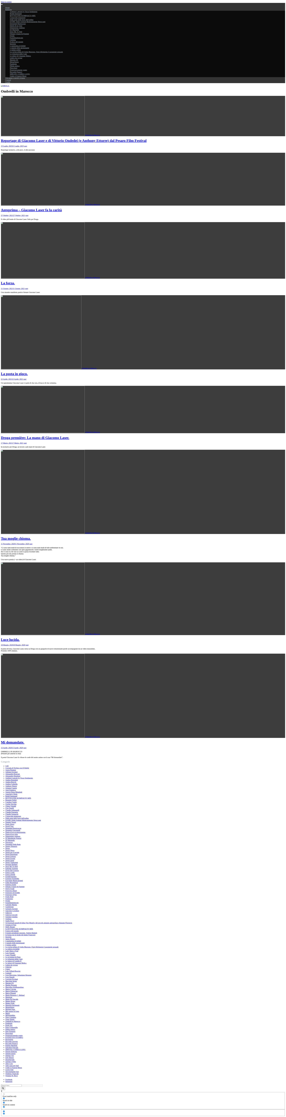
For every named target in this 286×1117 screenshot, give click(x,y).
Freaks (12, 36)
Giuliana (13, 40)
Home (7, 8)
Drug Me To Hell (16, 32)
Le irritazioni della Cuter (18, 54)
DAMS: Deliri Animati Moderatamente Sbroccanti (27, 22)
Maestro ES (14, 60)
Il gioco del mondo (16, 42)
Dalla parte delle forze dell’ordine (21, 20)
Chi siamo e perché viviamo (15, 78)
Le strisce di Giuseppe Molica (20, 56)
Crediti (7, 82)
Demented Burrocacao (18, 24)
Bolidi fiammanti (16, 14)
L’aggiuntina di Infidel (18, 46)
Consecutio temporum (17, 18)
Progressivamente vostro (18, 70)
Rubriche (8, 10)
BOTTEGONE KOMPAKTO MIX (23, 16)
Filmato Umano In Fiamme (19, 34)
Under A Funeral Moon (18, 76)
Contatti (8, 80)
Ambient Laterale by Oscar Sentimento (23, 12)
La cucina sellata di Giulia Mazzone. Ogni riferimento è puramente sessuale (36, 52)
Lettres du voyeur (16, 58)
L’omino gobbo (15, 50)
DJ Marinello (14, 30)
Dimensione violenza (17, 28)
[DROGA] (5, 86)
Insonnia (13, 44)
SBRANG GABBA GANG (20, 74)
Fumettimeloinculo (16, 38)
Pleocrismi (13, 68)
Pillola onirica (15, 66)
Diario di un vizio (16, 26)
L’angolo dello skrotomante (19, 48)
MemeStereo (14, 62)
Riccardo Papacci (16, 72)
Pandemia (13, 64)
